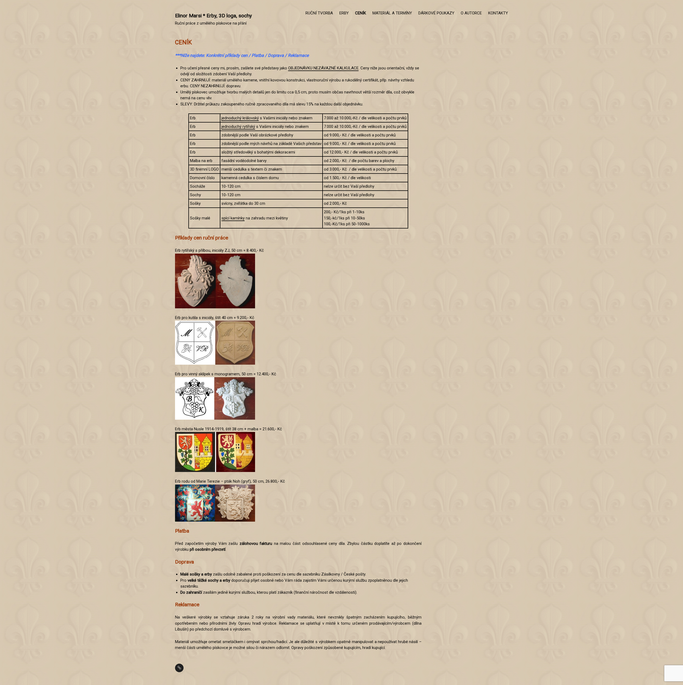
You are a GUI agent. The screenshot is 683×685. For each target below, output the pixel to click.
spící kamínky (233, 218)
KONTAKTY (498, 13)
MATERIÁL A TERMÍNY (392, 13)
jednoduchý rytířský (238, 126)
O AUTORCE (471, 13)
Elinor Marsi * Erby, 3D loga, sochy (213, 16)
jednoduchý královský (240, 118)
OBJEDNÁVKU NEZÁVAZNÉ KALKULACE (323, 68)
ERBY (344, 13)
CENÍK (360, 13)
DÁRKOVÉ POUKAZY (436, 13)
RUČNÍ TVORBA (319, 13)
